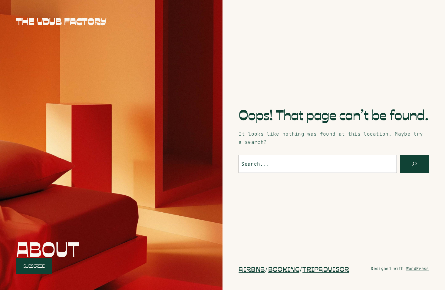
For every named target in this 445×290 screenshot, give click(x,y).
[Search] (414, 164)
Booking (283, 269)
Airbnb (252, 269)
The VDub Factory (61, 21)
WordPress (417, 268)
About (47, 248)
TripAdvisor (325, 269)
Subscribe (33, 265)
